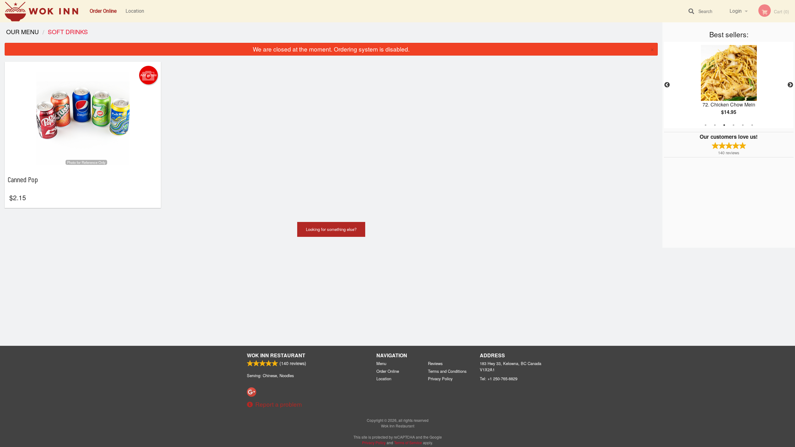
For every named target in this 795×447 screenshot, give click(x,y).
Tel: (498, 379)
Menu (381, 363)
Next (790, 85)
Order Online (103, 11)
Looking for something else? (331, 229)
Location (134, 11)
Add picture (148, 75)
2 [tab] (715, 125)
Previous (667, 85)
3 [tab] (724, 125)
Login (735, 11)
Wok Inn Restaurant (276, 355)
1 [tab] (705, 125)
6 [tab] (752, 125)
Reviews (435, 363)
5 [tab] (743, 125)
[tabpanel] (729, 85)
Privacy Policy (440, 379)
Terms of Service (408, 442)
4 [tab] (733, 125)
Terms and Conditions (447, 371)
